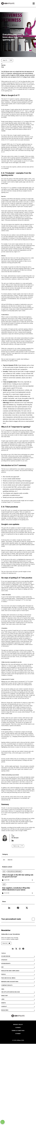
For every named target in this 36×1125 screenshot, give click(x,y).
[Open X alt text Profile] (16, 949)
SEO (4, 27)
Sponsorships (5, 963)
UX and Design (5, 956)
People (3, 974)
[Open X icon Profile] (27, 908)
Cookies (18, 1027)
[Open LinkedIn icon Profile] (9, 908)
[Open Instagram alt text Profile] (20, 949)
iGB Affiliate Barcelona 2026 (10, 992)
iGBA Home (6, 25)
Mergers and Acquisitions (9, 981)
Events (3, 1002)
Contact (4, 1006)
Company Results (6, 985)
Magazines (4, 1010)
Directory (4, 995)
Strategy (4, 959)
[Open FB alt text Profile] (23, 949)
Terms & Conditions (18, 1030)
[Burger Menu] (34, 3)
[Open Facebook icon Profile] (18, 908)
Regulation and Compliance (10, 970)
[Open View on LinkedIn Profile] (13, 841)
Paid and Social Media (8, 978)
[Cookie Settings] (2, 1122)
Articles (14, 25)
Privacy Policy (18, 1024)
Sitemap (18, 1033)
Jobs (2, 999)
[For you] (33, 919)
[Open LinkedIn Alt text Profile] (13, 949)
